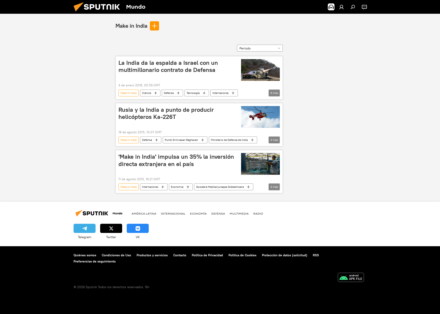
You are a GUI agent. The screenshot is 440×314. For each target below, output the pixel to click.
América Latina (144, 213)
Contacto (179, 255)
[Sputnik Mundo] (98, 13)
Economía (177, 186)
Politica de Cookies (242, 255)
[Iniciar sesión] (341, 6)
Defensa (169, 93)
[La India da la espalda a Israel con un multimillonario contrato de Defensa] (260, 70)
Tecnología (193, 93)
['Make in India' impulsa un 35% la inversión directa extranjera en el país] (260, 164)
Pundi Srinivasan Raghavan (181, 140)
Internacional (220, 93)
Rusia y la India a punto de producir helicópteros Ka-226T (166, 113)
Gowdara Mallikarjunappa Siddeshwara (220, 186)
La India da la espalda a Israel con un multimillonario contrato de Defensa (168, 66)
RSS (316, 255)
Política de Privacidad (207, 255)
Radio (258, 213)
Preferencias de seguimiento (95, 261)
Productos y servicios (152, 255)
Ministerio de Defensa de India (229, 140)
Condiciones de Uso (116, 255)
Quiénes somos (85, 255)
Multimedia (239, 213)
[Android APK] (350, 278)
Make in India (131, 25)
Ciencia (146, 93)
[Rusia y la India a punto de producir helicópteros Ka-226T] (260, 117)
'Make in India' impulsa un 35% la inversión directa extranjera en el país (176, 160)
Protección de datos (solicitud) (284, 255)
